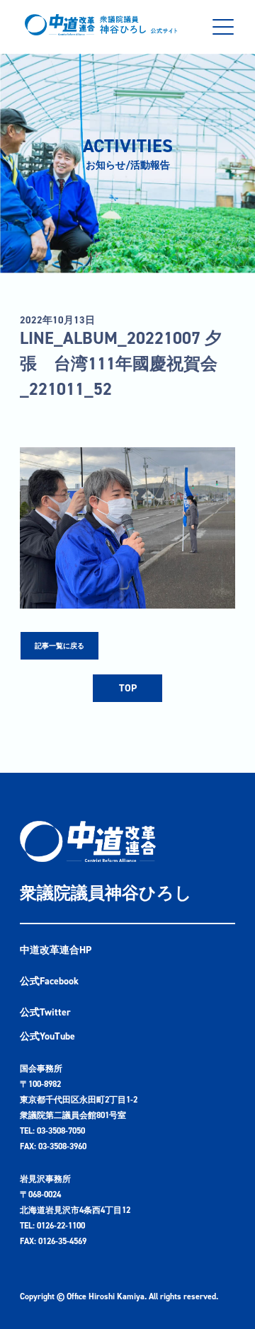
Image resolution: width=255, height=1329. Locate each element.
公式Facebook (49, 981)
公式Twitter (45, 1012)
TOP (128, 688)
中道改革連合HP (55, 950)
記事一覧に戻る (59, 645)
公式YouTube (47, 1036)
